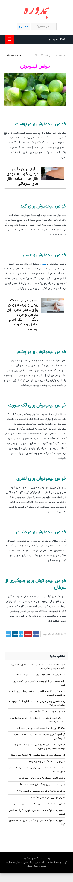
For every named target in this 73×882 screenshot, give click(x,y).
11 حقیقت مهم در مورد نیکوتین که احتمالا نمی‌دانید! (38, 755)
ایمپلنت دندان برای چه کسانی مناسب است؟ (42, 784)
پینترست (28, 634)
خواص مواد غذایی (13, 55)
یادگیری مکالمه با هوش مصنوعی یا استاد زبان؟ (41, 791)
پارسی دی (44, 858)
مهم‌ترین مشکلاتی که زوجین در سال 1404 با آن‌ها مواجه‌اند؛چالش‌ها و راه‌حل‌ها (39, 746)
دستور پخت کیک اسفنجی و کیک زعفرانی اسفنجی (39, 804)
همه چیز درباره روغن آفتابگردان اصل (47, 711)
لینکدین (15, 634)
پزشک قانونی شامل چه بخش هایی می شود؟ (42, 778)
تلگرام (21, 634)
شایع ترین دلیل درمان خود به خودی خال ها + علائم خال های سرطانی (22, 176)
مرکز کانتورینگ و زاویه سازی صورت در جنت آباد (41, 728)
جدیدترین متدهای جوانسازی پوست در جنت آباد (40, 675)
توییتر (8, 634)
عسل (43, 264)
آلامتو (34, 858)
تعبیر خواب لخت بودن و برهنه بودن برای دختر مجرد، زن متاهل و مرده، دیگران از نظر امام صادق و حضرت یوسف (22, 315)
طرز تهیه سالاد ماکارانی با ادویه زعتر (47, 761)
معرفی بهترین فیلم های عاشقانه (48, 797)
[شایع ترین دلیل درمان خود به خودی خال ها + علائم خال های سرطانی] (52, 174)
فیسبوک (36, 634)
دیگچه (26, 858)
